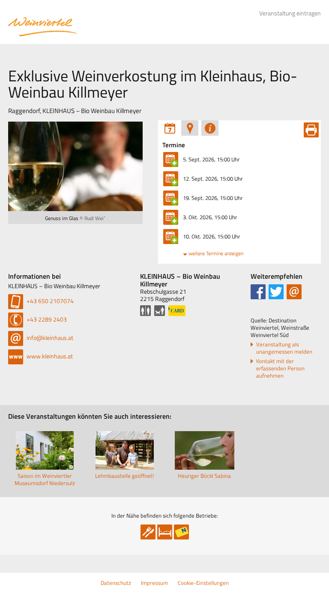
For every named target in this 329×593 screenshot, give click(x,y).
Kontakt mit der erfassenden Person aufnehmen (280, 368)
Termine (173, 145)
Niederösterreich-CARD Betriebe (181, 531)
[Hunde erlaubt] (159, 310)
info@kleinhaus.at (49, 337)
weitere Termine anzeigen (215, 253)
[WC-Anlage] (145, 310)
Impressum (154, 582)
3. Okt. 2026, (210, 217)
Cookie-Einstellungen (203, 582)
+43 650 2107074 (49, 300)
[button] (258, 291)
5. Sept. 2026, (211, 159)
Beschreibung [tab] (209, 128)
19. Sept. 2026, (213, 198)
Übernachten (164, 531)
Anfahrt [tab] (189, 128)
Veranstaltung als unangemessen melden (284, 348)
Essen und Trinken (148, 531)
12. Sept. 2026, (213, 178)
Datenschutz (116, 582)
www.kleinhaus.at (49, 356)
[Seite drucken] (311, 129)
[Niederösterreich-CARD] (176, 310)
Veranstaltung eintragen (290, 13)
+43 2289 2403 (46, 319)
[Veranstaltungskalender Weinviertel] (42, 26)
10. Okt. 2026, (211, 236)
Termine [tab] (169, 128)
